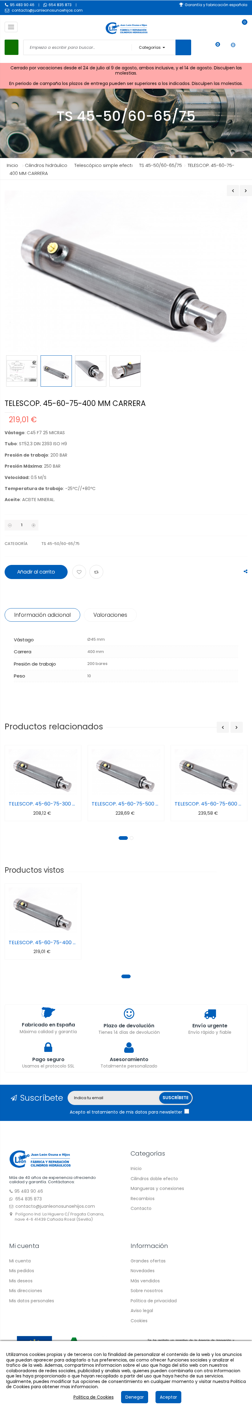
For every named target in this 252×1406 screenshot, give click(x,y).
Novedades (143, 1271)
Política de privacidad (154, 1301)
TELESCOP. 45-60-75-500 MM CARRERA (126, 803)
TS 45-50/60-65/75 (60, 544)
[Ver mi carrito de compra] (241, 28)
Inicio (12, 165)
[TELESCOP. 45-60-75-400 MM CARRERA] (43, 910)
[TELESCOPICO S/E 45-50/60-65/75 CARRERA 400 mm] (21, 371)
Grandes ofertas (148, 1261)
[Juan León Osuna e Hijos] (40, 1159)
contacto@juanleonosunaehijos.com (47, 10)
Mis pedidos (21, 1271)
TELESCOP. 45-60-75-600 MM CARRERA (209, 803)
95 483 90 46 (22, 4)
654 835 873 (60, 4)
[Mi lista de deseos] (213, 47)
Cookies (139, 1321)
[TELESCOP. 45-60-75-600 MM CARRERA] (209, 772)
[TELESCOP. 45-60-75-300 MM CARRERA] (43, 772)
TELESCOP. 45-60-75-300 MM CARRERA (43, 803)
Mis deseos (21, 1281)
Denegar (134, 1397)
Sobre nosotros (147, 1291)
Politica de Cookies (93, 1397)
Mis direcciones (25, 1291)
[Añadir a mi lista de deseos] (80, 572)
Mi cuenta (20, 1261)
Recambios (143, 1198)
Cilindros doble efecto (154, 1179)
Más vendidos (145, 1281)
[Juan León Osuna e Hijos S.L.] (126, 28)
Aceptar (168, 1397)
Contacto (141, 1208)
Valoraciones (110, 615)
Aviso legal (142, 1311)
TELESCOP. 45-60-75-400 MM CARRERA (43, 942)
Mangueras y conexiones (157, 1188)
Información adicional (42, 615)
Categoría (16, 544)
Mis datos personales (31, 1301)
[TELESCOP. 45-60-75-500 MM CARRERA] (126, 772)
